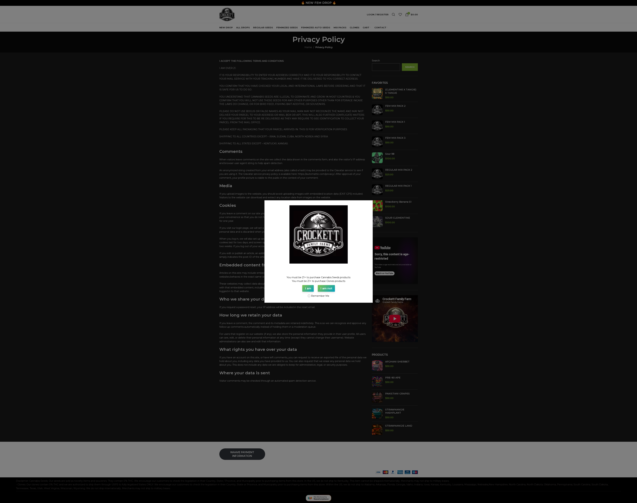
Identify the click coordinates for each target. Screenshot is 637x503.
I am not (326, 288)
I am (308, 288)
